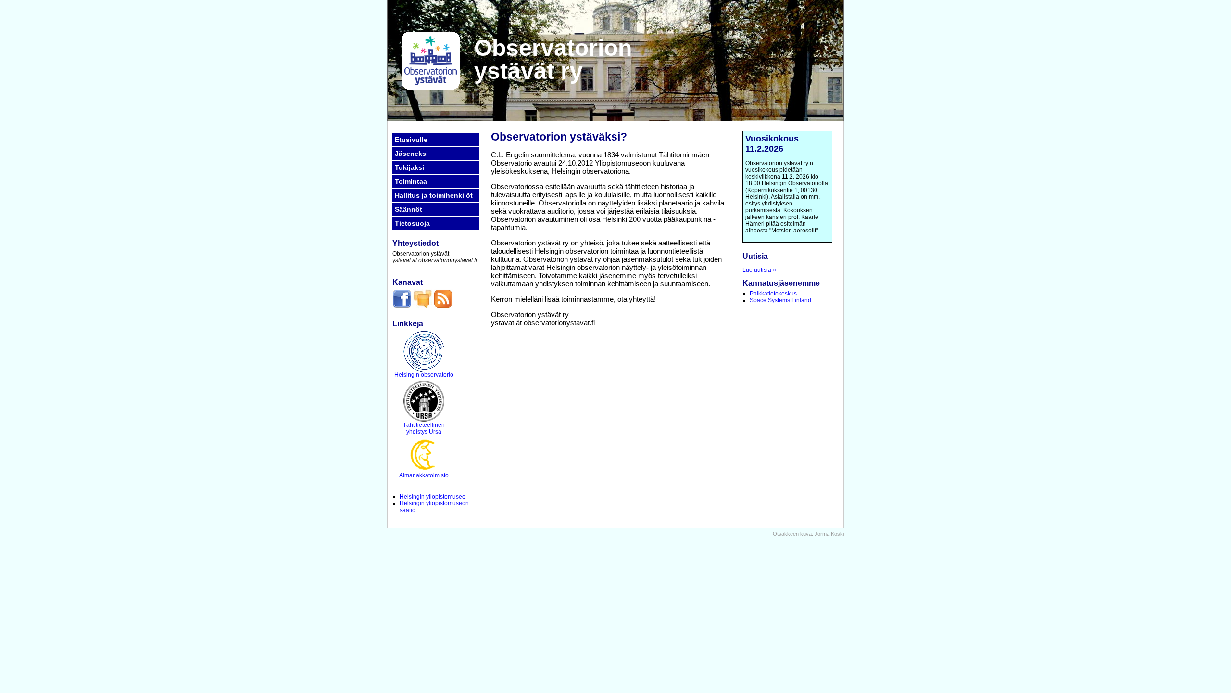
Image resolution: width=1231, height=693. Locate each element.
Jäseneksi (411, 153)
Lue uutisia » (759, 270)
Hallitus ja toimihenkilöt (434, 195)
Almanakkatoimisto (424, 475)
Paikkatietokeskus (773, 293)
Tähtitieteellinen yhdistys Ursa (424, 428)
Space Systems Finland (780, 300)
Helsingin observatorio (423, 375)
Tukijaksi (409, 167)
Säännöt (408, 209)
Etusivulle (411, 139)
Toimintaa (411, 181)
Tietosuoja (412, 223)
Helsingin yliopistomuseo (432, 496)
